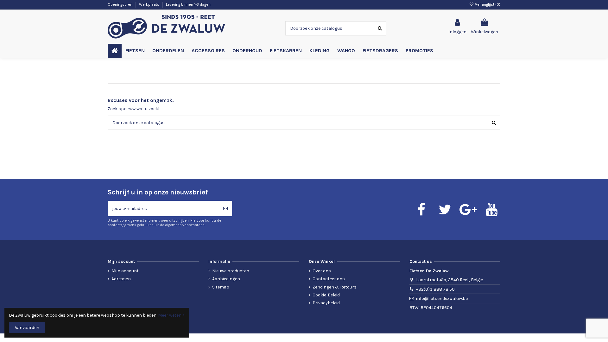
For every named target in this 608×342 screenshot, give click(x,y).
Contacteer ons (329, 279)
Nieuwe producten (230, 271)
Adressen (121, 279)
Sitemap (220, 287)
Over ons (322, 271)
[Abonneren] (225, 208)
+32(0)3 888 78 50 (435, 289)
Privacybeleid (326, 303)
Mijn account (125, 271)
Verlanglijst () (487, 4)
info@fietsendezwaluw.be (442, 298)
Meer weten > (171, 315)
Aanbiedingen (226, 279)
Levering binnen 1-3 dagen (188, 4)
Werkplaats (149, 4)
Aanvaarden (27, 327)
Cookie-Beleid (326, 295)
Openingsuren (120, 4)
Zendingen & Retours (335, 287)
